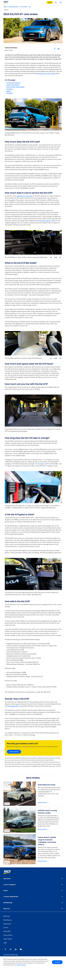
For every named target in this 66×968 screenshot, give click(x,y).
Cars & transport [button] (9, 885)
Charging (10, 89)
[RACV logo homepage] (5, 2)
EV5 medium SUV (13, 706)
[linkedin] (16, 949)
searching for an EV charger (46, 73)
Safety (9, 91)
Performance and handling (15, 87)
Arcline (42, 464)
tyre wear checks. (45, 221)
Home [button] (5, 891)
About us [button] (6, 909)
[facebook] (5, 949)
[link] (9, 872)
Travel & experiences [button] (10, 897)
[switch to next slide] (60, 257)
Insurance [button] (6, 879)
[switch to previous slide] (51, 257)
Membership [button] (7, 903)
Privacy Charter (21, 965)
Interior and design (13, 85)
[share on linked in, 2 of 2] (58, 49)
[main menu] (61, 2)
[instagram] (10, 949)
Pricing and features (13, 83)
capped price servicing (24, 196)
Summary (10, 93)
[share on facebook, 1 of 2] (55, 49)
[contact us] (56, 2)
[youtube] (21, 949)
